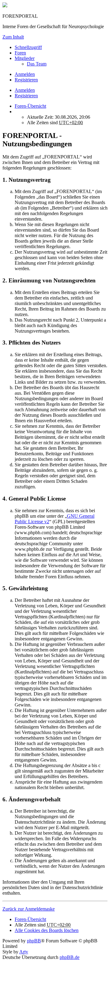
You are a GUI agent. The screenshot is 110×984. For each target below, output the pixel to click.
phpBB (34, 940)
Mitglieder (25, 58)
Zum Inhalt (13, 36)
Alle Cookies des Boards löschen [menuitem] (47, 930)
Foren (20, 52)
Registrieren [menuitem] (26, 79)
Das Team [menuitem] (36, 63)
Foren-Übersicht (30, 919)
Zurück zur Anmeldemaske (28, 908)
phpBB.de (69, 957)
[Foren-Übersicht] (4, 5)
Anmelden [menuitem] (25, 74)
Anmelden (25, 90)
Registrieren (26, 95)
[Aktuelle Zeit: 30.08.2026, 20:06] (16, 111)
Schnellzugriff (28, 47)
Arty (23, 951)
